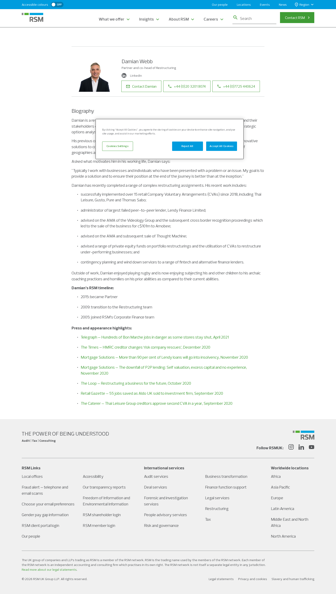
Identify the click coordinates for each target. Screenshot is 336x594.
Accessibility (93, 476)
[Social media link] (303, 435)
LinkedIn (136, 76)
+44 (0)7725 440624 (239, 86)
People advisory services (165, 514)
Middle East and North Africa (289, 522)
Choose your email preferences (48, 504)
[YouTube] (311, 447)
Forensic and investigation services (166, 501)
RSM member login (99, 525)
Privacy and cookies (252, 579)
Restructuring (217, 508)
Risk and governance (161, 525)
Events (265, 5)
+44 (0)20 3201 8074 (190, 86)
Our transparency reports (104, 487)
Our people (220, 5)
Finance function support (226, 487)
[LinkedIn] (301, 447)
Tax (208, 519)
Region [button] (304, 5)
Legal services (217, 497)
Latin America (282, 508)
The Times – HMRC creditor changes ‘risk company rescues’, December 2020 (145, 347)
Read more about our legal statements (49, 570)
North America (283, 536)
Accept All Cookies (221, 146)
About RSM (179, 19)
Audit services (156, 476)
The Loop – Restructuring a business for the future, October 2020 (136, 383)
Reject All (187, 146)
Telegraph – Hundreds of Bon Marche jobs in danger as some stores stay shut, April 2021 (155, 337)
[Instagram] (291, 447)
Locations (244, 5)
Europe (277, 497)
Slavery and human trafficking (293, 579)
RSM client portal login (40, 525)
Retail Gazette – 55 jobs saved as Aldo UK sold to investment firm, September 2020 (152, 393)
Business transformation (226, 476)
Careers (211, 19)
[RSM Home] (32, 17)
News (283, 5)
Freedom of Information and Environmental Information (106, 501)
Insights (146, 19)
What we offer (111, 19)
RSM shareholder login (102, 514)
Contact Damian (144, 86)
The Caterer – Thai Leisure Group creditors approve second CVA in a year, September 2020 (156, 403)
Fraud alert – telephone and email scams (45, 490)
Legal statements (221, 579)
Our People (96, 36)
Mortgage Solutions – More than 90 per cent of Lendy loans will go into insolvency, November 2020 (164, 357)
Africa (276, 476)
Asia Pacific (280, 487)
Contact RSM (295, 17)
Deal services (155, 487)
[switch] (57, 4)
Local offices (32, 476)
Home (76, 36)
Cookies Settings (117, 146)
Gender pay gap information (45, 514)
